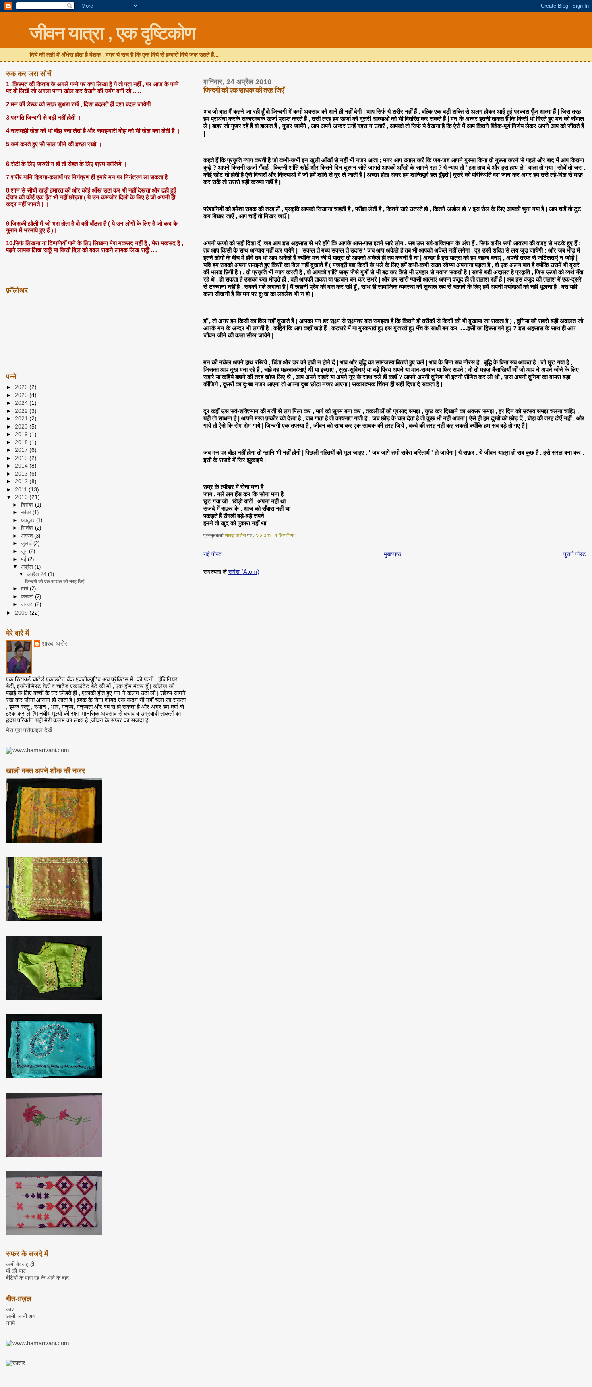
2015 (22, 458)
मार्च (25, 589)
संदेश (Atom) (243, 571)
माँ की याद (16, 1271)
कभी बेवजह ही (20, 1264)
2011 (22, 489)
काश (10, 1309)
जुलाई (27, 543)
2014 (22, 465)
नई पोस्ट (212, 554)
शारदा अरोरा (55, 643)
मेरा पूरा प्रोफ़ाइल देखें (29, 730)
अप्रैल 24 (37, 574)
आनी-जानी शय (20, 1316)
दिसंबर (28, 505)
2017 (22, 450)
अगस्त (27, 536)
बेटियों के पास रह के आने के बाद (37, 1278)
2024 (22, 403)
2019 (22, 434)
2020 (22, 426)
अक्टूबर (28, 520)
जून (25, 551)
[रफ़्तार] (15, 1363)
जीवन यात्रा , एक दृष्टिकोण (112, 33)
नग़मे (10, 1323)
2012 (22, 481)
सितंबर (28, 528)
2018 (22, 442)
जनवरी (28, 604)
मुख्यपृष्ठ (392, 554)
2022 (22, 411)
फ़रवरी (28, 597)
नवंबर (27, 512)
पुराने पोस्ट (574, 554)
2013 (22, 473)
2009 (22, 612)
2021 (22, 418)
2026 (22, 387)
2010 (22, 497)
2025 (22, 395)
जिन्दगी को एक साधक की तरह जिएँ (243, 90)
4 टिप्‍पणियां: (286, 535)
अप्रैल (28, 567)
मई (24, 559)
